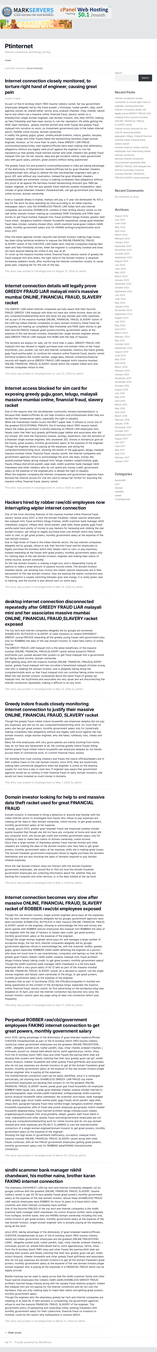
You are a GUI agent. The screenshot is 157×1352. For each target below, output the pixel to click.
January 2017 (121, 461)
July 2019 (120, 393)
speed (118, 495)
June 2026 (120, 223)
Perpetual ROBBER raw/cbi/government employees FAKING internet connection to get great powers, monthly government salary (52, 1025)
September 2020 (123, 348)
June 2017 (120, 446)
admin (82, 271)
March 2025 (121, 276)
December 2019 (123, 378)
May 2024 (120, 302)
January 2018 (122, 423)
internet (119, 488)
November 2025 (123, 249)
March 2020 (121, 367)
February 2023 (122, 336)
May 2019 (120, 397)
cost (117, 484)
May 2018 (120, 408)
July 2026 (120, 219)
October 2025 (122, 253)
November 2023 (123, 310)
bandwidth (120, 480)
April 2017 (120, 453)
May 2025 (120, 272)
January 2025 (122, 280)
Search (118, 73)
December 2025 (123, 246)
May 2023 (120, 325)
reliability (119, 491)
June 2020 (120, 355)
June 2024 (120, 299)
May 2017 (120, 450)
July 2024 (120, 295)
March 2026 (121, 234)
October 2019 (122, 385)
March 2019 (121, 404)
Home (8, 60)
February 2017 (122, 457)
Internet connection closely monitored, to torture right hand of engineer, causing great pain (51, 86)
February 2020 (122, 370)
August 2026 (121, 216)
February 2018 (122, 419)
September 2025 (123, 257)
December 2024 (123, 283)
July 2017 (119, 442)
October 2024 (122, 287)
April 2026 (120, 231)
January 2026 (122, 242)
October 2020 (122, 344)
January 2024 (122, 306)
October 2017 (122, 431)
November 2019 (123, 382)
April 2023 (120, 329)
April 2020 (120, 363)
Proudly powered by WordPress (32, 1342)
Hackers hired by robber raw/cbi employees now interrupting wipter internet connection (133, 151)
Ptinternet (19, 46)
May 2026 (120, 227)
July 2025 (120, 265)
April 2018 (120, 412)
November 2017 (123, 427)
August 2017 (121, 438)
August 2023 (121, 318)
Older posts (13, 1332)
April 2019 (120, 401)
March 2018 (121, 416)
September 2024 (123, 291)
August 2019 (121, 389)
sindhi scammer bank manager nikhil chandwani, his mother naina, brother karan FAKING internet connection (50, 1175)
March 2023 (121, 333)
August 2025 (121, 261)
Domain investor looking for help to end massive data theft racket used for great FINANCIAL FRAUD (54, 802)
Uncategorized (42, 271)
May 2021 (120, 340)
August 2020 (121, 351)
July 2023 (120, 321)
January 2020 (122, 374)
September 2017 (123, 434)
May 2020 (120, 359)
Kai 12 (8, 1342)
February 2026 (122, 238)
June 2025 (120, 268)
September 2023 (123, 314)
